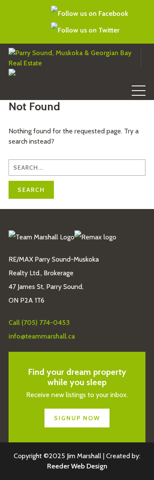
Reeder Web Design (77, 466)
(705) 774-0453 (13, 22)
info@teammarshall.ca (24, 22)
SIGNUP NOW (77, 418)
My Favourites (38, 22)
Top (144, 468)
